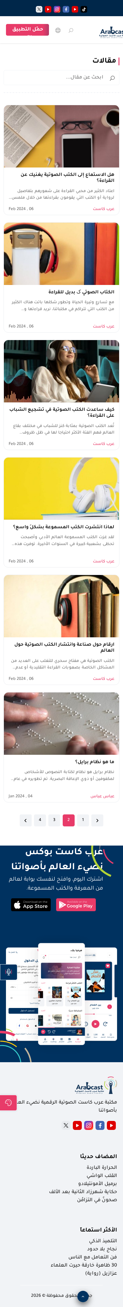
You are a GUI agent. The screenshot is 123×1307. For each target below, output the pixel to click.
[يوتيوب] (74, 9)
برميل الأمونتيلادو (97, 1184)
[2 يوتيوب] (48, 9)
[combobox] (61, 77)
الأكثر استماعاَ (98, 1231)
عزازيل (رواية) (101, 1273)
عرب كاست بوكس (53, 853)
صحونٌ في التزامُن (97, 1200)
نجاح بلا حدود (102, 1249)
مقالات (104, 61)
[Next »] (26, 820)
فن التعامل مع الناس (92, 1257)
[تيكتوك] (83, 9)
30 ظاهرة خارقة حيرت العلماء (84, 1265)
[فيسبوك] (65, 9)
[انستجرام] (57, 9)
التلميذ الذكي (103, 1241)
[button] (8, 972)
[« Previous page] (97, 820)
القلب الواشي (102, 1176)
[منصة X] (66, 1125)
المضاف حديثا (98, 1157)
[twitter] (39, 9)
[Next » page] (26, 820)
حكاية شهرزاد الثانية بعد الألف (83, 1192)
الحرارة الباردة (102, 1168)
